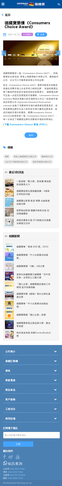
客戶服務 (10, 399)
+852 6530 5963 (15, 472)
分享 (42, 34)
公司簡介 (10, 351)
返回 (7, 15)
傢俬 (8, 370)
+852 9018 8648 (17, 475)
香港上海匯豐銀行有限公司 (25, 156)
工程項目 (10, 408)
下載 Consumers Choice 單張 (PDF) (25, 124)
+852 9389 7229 (15, 478)
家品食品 (10, 389)
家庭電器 (10, 380)
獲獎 (7, 156)
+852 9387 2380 (17, 469)
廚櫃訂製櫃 (11, 361)
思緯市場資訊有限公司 (42, 162)
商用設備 (10, 418)
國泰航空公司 (47, 156)
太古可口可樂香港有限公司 (16, 162)
